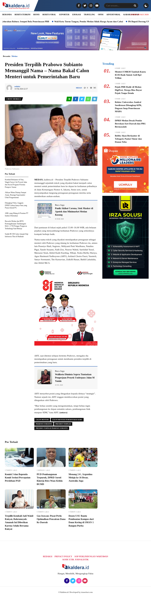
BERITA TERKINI (22, 14)
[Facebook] (78, 6)
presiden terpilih (63, 424)
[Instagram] (90, 6)
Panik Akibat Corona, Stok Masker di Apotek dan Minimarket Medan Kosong (74, 211)
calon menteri (42, 419)
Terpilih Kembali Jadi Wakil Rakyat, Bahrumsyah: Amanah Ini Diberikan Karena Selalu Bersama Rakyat (19, 522)
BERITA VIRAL (49, 14)
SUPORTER (64, 14)
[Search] (135, 5)
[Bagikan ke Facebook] (76, 99)
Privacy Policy (63, 556)
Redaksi (47, 556)
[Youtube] (96, 6)
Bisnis (36, 14)
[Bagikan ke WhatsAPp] (88, 99)
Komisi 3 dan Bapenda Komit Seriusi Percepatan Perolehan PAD (17, 477)
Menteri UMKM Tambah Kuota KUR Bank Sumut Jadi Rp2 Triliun (130, 75)
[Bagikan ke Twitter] (82, 99)
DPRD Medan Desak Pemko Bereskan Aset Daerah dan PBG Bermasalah (130, 123)
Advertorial (113, 14)
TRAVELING (89, 14)
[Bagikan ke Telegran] (94, 99)
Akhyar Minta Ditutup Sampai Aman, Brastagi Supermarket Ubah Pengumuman (15, 194)
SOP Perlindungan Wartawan (91, 556)
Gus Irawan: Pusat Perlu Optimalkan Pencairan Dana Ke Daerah (51, 519)
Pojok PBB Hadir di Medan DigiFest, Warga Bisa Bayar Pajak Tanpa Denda (128, 90)
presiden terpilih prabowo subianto (52, 428)
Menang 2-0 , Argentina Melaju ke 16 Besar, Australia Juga (80, 477)
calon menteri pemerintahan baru (67, 419)
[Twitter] (84, 6)
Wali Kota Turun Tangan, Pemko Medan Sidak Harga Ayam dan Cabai (72, 21)
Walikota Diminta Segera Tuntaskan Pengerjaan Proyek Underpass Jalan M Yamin (75, 377)
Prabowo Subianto (44, 424)
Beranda (6, 56)
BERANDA (7, 14)
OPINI (100, 14)
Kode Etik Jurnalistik (76, 560)
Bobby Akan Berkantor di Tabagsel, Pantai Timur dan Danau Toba (128, 139)
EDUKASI (76, 14)
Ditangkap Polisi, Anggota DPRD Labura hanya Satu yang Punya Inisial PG (16, 205)
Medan (14, 56)
